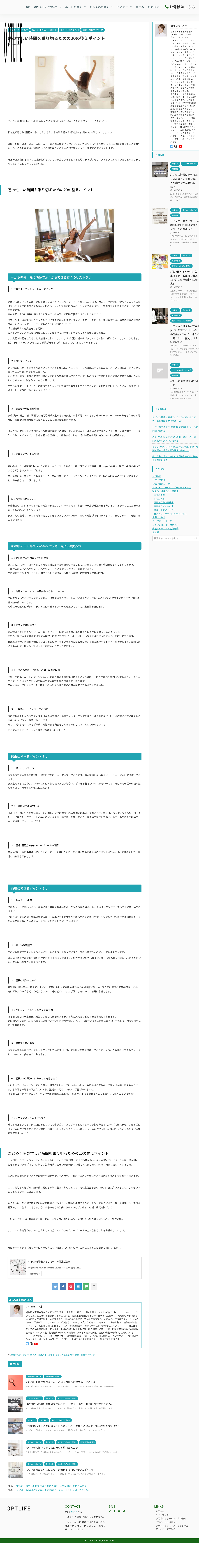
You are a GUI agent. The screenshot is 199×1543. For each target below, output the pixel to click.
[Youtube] (119, 1511)
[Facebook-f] (114, 1511)
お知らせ (156, 476)
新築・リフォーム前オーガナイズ (170, 513)
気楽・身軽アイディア (85, 1355)
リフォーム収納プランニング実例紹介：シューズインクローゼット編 (52, 1489)
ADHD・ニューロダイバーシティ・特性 (171, 487)
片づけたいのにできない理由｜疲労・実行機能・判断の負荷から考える (174, 438)
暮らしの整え (73, 7)
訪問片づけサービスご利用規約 (171, 1518)
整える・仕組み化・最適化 (42, 1355)
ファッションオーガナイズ (165, 524)
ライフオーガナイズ (162, 521)
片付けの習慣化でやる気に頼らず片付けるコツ (52, 1447)
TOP (27, 7)
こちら (74, 1512)
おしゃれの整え (99, 7)
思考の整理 (159, 494)
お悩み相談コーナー (162, 483)
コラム (140, 7)
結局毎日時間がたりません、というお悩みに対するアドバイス (60, 1382)
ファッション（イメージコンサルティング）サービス (172, 1527)
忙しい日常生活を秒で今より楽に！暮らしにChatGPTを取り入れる (51, 1486)
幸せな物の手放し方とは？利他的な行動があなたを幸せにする (175, 458)
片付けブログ (158, 479)
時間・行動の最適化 (65, 1355)
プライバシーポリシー (167, 1522)
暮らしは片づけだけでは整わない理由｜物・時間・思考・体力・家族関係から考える (175, 448)
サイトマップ (162, 1515)
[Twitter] (124, 1511)
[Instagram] (110, 1511)
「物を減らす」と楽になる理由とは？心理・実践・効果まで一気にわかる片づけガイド (74, 1426)
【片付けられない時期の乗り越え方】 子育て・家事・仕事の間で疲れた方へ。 (69, 1404)
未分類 (155, 532)
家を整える (159, 498)
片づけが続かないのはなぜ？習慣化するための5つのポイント (60, 1469)
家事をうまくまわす (20, 1355)
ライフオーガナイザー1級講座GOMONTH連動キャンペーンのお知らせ (184, 225)
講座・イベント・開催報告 (165, 528)
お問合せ (153, 7)
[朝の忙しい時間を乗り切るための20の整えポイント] (78, 1286)
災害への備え (158, 517)
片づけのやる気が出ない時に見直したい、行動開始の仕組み (175, 428)
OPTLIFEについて (46, 7)
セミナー (122, 7)
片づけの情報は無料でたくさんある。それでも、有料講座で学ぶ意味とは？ (174, 419)
